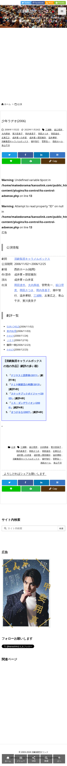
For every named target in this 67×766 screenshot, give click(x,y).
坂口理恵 (58, 129)
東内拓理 (11, 331)
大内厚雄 (6, 133)
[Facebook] (25, 155)
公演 (20, 104)
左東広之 (6, 137)
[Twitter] (9, 155)
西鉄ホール (58, 141)
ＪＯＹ (10, 340)
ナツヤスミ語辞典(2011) (24, 375)
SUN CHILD (13, 326)
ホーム (7, 104)
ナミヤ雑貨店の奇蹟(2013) (25, 384)
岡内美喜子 (30, 133)
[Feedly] (30, 161)
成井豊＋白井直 (19, 137)
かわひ (10, 335)
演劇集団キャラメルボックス (15, 141)
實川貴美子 (17, 133)
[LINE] (11, 161)
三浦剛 (48, 129)
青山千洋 (6, 145)
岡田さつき (43, 133)
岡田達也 (55, 133)
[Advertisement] (33, 63)
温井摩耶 (52, 137)
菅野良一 (46, 141)
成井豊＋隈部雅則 (37, 137)
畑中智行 (35, 141)
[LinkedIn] (41, 155)
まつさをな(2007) (20, 412)
